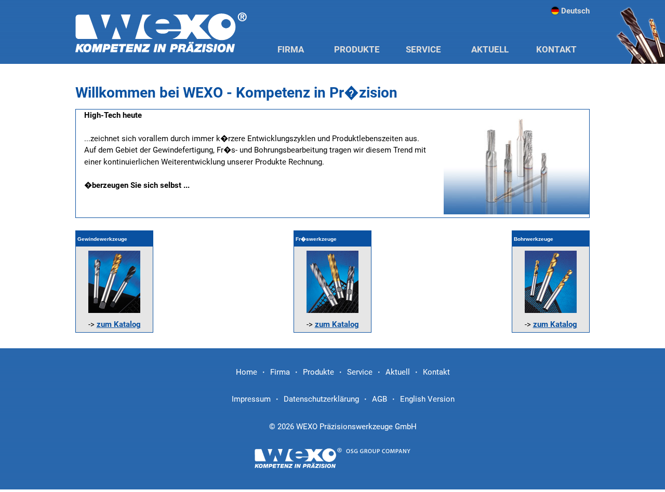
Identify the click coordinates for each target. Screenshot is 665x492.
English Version (427, 399)
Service (423, 49)
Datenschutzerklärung (321, 399)
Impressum (251, 399)
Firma (290, 49)
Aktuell (490, 49)
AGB (379, 399)
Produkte (357, 49)
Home (246, 372)
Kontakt (556, 49)
